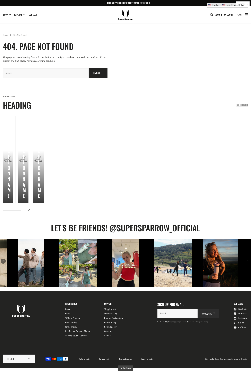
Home (5, 35)
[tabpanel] (8, 159)
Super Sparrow (221, 359)
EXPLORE (18, 14)
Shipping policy (147, 359)
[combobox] (46, 73)
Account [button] (228, 14)
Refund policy (84, 359)
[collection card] (8, 159)
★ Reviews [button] (125, 368)
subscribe (206, 313)
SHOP (5, 14)
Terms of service (125, 359)
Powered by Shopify (239, 359)
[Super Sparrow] (125, 15)
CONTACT (33, 14)
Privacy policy (104, 359)
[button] (227, 5)
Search (218, 14)
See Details (145, 3)
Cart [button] (239, 14)
